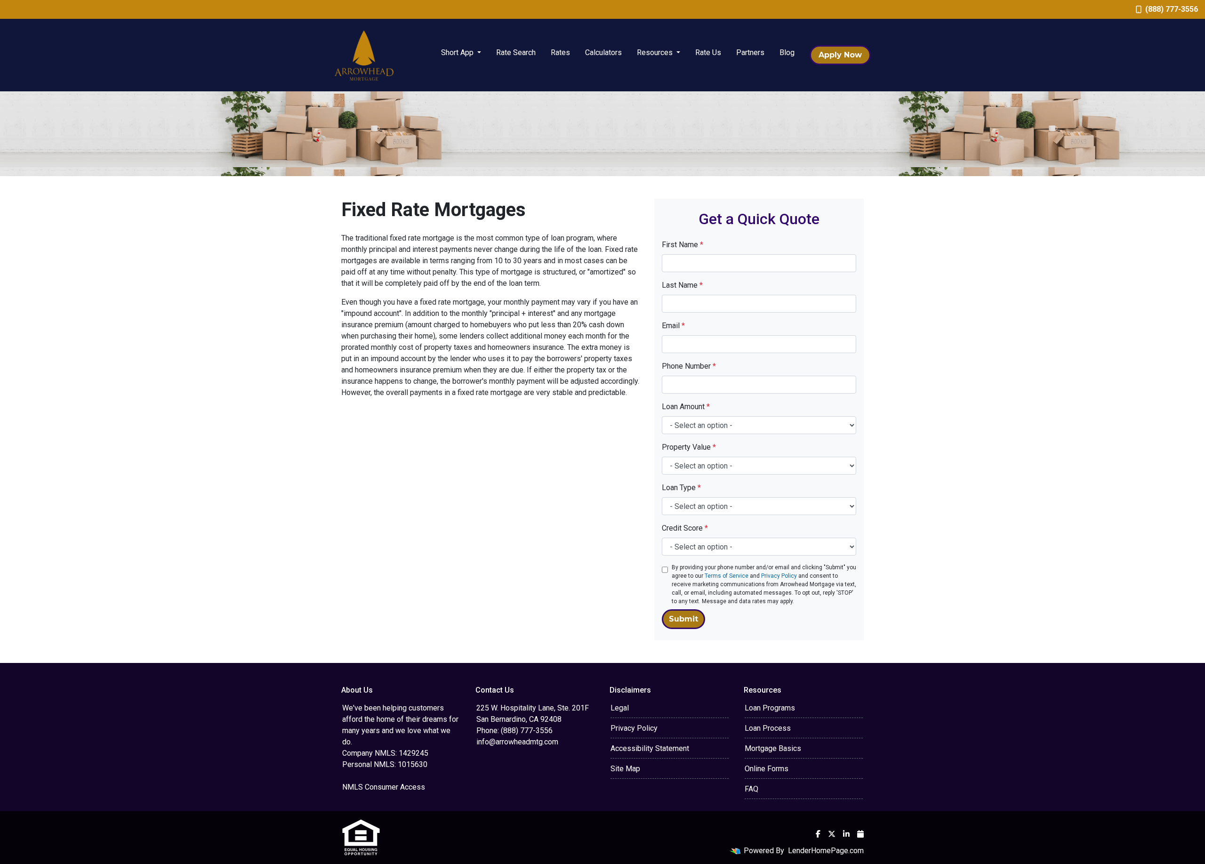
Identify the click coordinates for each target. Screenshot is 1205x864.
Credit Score (685, 528)
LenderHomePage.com (826, 850)
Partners (750, 52)
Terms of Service (726, 576)
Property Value (689, 447)
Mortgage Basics (773, 748)
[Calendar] (860, 834)
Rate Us (708, 52)
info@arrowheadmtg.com (517, 741)
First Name (682, 244)
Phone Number (689, 366)
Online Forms (766, 768)
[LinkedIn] (846, 834)
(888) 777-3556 (1171, 9)
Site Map (625, 768)
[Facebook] (818, 834)
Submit (683, 618)
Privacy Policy (779, 576)
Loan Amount (686, 406)
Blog (787, 52)
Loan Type (681, 487)
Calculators (603, 52)
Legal (620, 707)
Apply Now (840, 54)
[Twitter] (831, 834)
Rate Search (516, 52)
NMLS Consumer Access (383, 787)
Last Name (682, 285)
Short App (458, 52)
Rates (560, 52)
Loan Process (768, 728)
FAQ (751, 788)
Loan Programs (770, 707)
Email (673, 325)
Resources (656, 52)
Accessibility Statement (650, 748)
